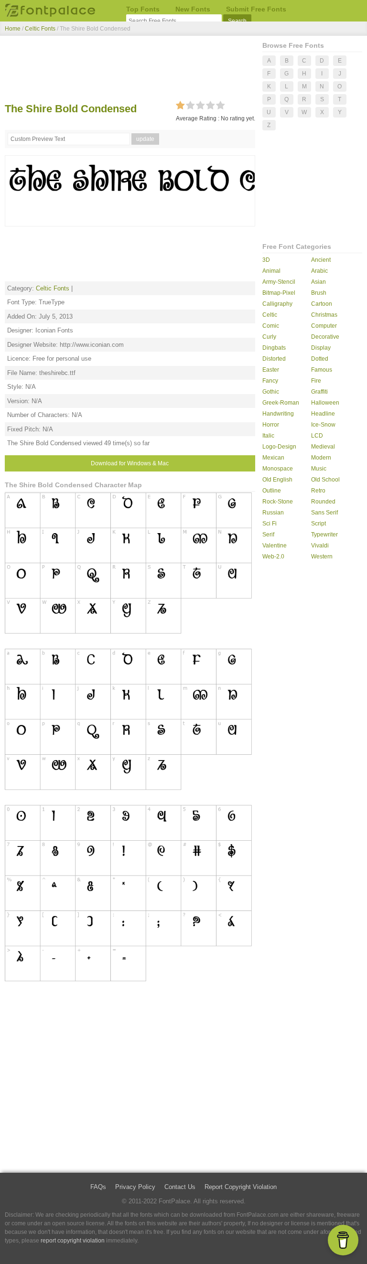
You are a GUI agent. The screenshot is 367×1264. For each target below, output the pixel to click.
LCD (317, 435)
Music (318, 468)
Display (321, 347)
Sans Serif (324, 512)
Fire (316, 380)
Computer (324, 325)
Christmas (324, 314)
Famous (321, 369)
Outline (271, 490)
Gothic (270, 391)
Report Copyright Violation (241, 1186)
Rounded (323, 501)
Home (13, 28)
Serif (268, 534)
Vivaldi (320, 545)
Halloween (325, 402)
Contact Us (179, 1186)
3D (266, 260)
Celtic (269, 314)
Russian (273, 512)
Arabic (319, 271)
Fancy (270, 380)
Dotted (319, 358)
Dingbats (274, 347)
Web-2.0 (273, 556)
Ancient (321, 260)
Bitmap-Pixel (278, 292)
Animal (271, 271)
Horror (270, 424)
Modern (321, 457)
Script (318, 523)
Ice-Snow (323, 424)
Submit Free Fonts (256, 9)
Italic (268, 435)
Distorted (274, 358)
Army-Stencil (278, 282)
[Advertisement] (130, 70)
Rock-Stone (277, 501)
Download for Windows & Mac (130, 463)
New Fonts (192, 9)
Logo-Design (279, 446)
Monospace (277, 468)
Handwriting (278, 413)
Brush (318, 292)
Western (322, 556)
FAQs (98, 1186)
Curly (269, 336)
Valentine (274, 545)
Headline (323, 413)
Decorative (325, 336)
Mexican (273, 457)
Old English (277, 479)
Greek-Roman (280, 402)
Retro (318, 490)
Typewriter (324, 534)
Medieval (323, 446)
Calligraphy (277, 303)
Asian (318, 282)
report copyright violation (73, 1240)
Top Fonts (143, 9)
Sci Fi (269, 523)
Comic (270, 325)
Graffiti (319, 391)
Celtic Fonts (40, 28)
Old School (325, 479)
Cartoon (321, 303)
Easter (270, 369)
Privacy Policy (135, 1186)
